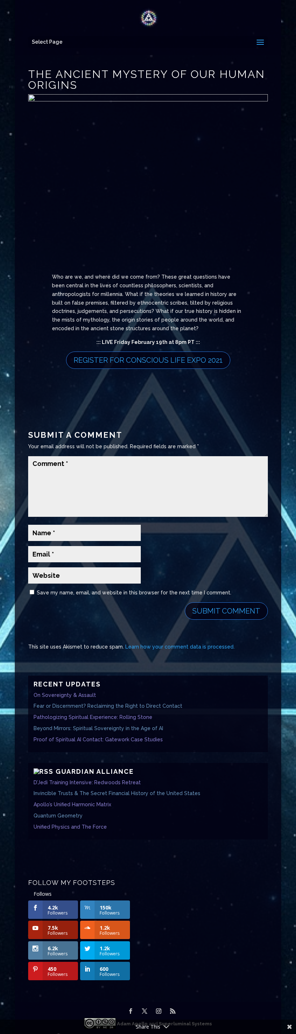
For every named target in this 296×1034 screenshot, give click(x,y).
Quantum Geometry (58, 816)
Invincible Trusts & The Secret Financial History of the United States (117, 793)
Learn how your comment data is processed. (180, 647)
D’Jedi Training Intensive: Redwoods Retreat (87, 782)
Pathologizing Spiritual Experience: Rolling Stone (93, 717)
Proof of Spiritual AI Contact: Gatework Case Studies (98, 739)
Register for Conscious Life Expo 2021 (148, 360)
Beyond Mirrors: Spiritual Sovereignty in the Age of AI (98, 728)
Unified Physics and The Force (70, 827)
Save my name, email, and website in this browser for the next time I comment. (134, 592)
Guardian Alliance (95, 771)
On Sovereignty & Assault (65, 695)
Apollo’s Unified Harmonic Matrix (72, 804)
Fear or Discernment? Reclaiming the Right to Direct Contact (108, 706)
